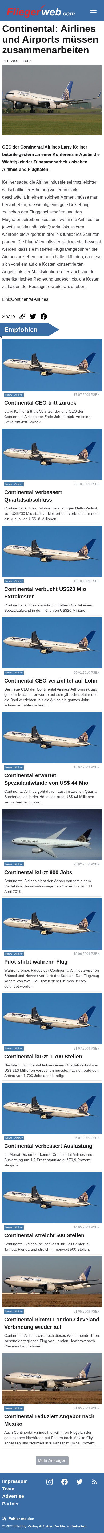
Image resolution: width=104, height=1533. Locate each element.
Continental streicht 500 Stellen (31, 1175)
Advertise (13, 1496)
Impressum (15, 1481)
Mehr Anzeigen (52, 1460)
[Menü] (93, 10)
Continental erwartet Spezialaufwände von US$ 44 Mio (50, 718)
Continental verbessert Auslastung (34, 1085)
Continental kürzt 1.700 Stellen (31, 996)
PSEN (27, 61)
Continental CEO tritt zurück (28, 342)
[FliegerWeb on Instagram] (49, 1492)
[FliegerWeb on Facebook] (64, 1492)
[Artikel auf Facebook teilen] (44, 316)
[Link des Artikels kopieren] (22, 316)
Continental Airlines (29, 299)
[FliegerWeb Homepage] (40, 10)
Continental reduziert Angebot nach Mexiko (42, 1356)
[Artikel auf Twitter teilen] (33, 316)
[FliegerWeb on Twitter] (79, 1492)
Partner (10, 1503)
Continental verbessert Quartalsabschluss (41, 432)
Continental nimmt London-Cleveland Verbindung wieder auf (49, 1262)
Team (8, 1488)
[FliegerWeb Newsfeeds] (94, 1482)
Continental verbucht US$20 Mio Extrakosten (44, 529)
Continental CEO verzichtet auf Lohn (36, 620)
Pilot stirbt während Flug (25, 901)
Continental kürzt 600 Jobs (27, 812)
